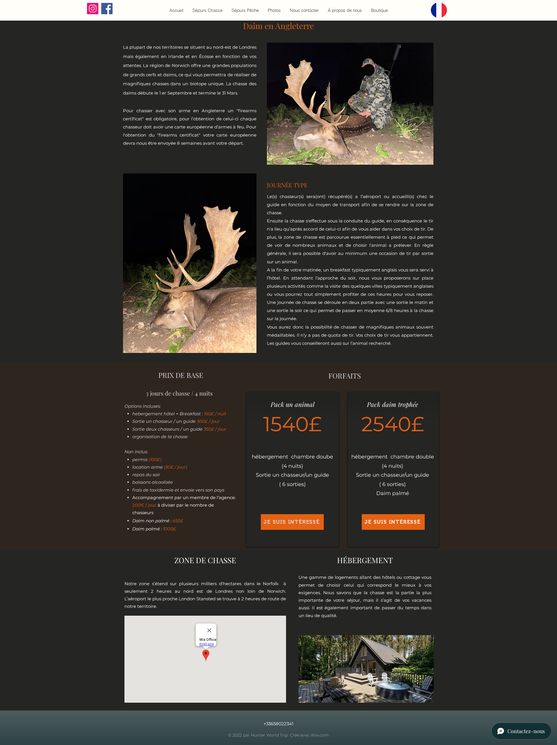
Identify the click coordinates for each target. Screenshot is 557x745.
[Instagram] (92, 8)
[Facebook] (107, 8)
